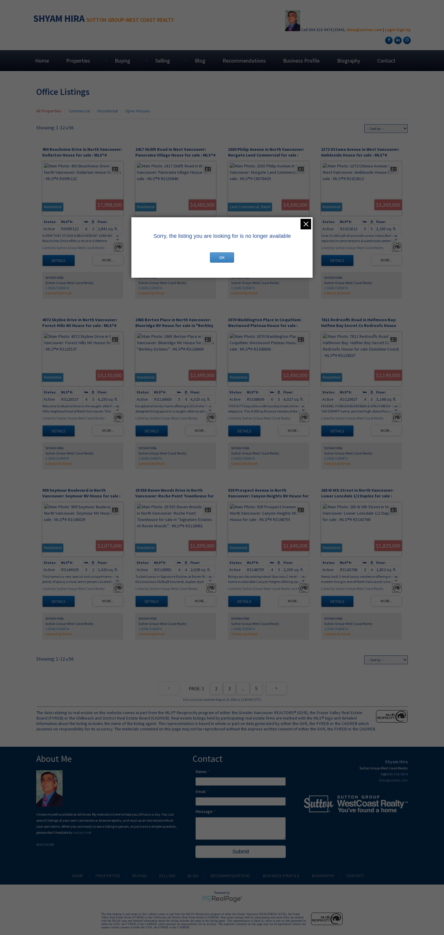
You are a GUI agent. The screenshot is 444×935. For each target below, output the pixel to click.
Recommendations (244, 60)
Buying (122, 60)
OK (222, 257)
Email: (201, 791)
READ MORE (45, 844)
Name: (201, 771)
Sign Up (403, 29)
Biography (348, 60)
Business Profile (301, 60)
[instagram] (406, 40)
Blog (200, 60)
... (243, 688)
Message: (204, 811)
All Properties (48, 111)
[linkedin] (397, 40)
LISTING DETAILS (59, 260)
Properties (78, 60)
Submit (240, 852)
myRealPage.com (222, 899)
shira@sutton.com (364, 29)
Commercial (79, 111)
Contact (386, 60)
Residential (107, 111)
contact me (81, 832)
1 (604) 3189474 (57, 288)
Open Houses (137, 111)
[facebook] (388, 40)
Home (42, 60)
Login (390, 29)
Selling (162, 60)
